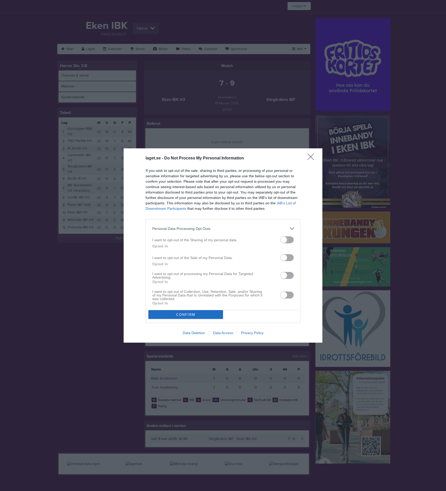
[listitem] (223, 228)
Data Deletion (194, 333)
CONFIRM (185, 315)
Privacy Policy (252, 333)
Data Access (223, 333)
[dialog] (223, 245)
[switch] (287, 239)
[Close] (312, 158)
